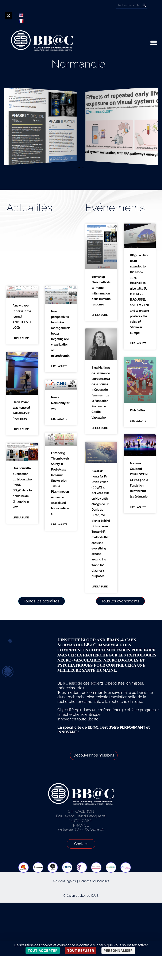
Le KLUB (93, 895)
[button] (153, 42)
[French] (21, 20)
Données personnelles (94, 881)
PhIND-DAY (137, 410)
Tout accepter (43, 950)
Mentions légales (64, 881)
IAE (77, 829)
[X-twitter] (8, 15)
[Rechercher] (144, 5)
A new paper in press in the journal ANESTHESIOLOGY (22, 316)
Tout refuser (80, 950)
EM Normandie (94, 829)
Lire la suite (21, 338)
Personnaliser (118, 950)
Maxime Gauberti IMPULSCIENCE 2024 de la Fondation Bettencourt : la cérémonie (139, 480)
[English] (21, 15)
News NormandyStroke (60, 403)
